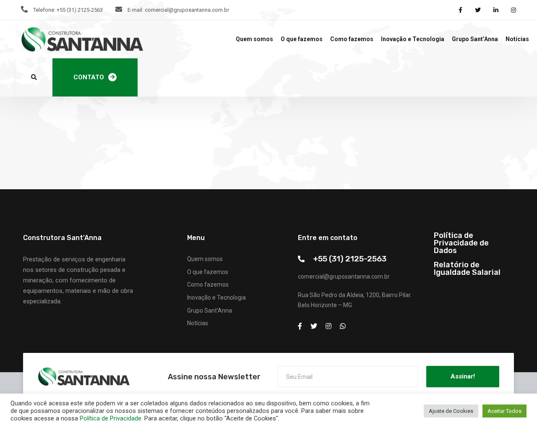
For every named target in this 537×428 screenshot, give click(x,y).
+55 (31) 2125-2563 (349, 259)
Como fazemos (351, 39)
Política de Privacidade (110, 418)
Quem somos (254, 39)
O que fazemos (302, 39)
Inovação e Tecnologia (412, 39)
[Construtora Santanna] (82, 39)
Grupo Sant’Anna (475, 39)
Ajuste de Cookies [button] (451, 411)
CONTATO (88, 77)
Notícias (517, 39)
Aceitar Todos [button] (504, 411)
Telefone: (44, 10)
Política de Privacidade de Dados (461, 243)
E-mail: (135, 10)
